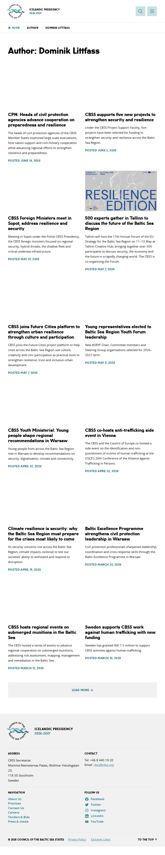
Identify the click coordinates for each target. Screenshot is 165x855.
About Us (14, 799)
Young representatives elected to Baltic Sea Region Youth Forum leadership (118, 331)
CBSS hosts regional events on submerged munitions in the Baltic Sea (42, 632)
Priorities (14, 803)
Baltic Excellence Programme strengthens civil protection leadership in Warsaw (114, 533)
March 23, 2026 (109, 564)
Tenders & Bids (19, 817)
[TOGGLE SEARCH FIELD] (140, 11)
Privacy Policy (77, 839)
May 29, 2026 (30, 259)
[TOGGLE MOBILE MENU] (152, 11)
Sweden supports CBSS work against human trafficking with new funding (120, 632)
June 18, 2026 (30, 160)
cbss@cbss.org (104, 765)
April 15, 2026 (31, 569)
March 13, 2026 (32, 668)
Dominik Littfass (57, 28)
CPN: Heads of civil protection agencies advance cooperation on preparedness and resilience (41, 119)
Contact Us (16, 808)
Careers (13, 812)
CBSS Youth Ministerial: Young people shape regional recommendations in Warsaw (38, 435)
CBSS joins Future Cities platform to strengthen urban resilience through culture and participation (44, 331)
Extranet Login (100, 839)
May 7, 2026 (106, 269)
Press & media (18, 821)
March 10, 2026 (109, 658)
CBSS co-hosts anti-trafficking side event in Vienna (119, 432)
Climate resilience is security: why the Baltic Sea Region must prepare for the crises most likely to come (43, 533)
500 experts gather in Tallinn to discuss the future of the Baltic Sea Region (119, 223)
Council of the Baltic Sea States (40, 839)
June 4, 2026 (107, 150)
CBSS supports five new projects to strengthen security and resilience (120, 116)
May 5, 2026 (106, 363)
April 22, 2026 (31, 466)
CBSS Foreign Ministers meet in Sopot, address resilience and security (39, 223)
